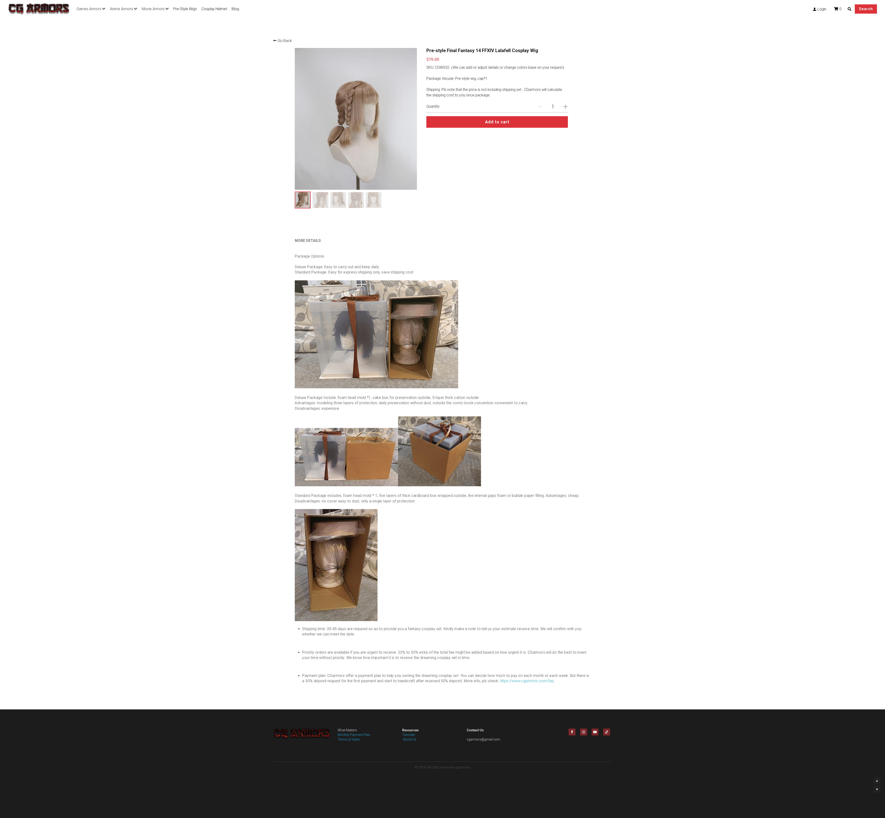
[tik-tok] (606, 732)
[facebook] (572, 732)
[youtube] (595, 732)
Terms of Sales (349, 739)
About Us (409, 739)
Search (866, 9)
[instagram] (583, 732)
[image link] (41, 8)
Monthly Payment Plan (354, 735)
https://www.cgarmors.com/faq (527, 681)
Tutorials (408, 735)
